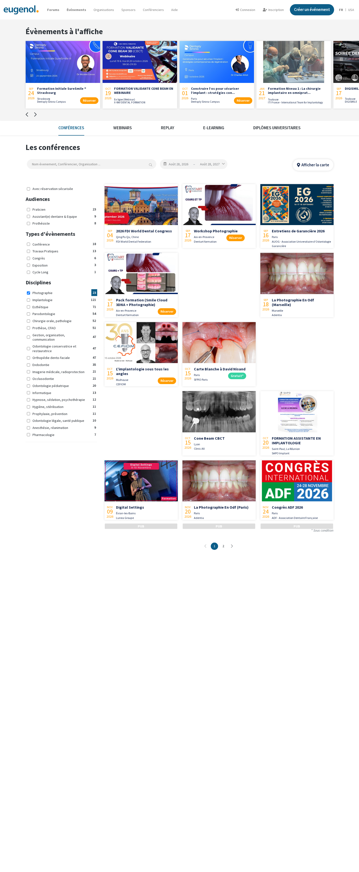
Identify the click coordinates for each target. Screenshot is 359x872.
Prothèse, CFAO (64, 328)
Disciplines (38, 282)
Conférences (71, 127)
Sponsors (128, 10)
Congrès (64, 258)
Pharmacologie (64, 434)
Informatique (64, 392)
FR (341, 10)
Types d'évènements (50, 234)
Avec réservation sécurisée (52, 189)
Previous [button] (27, 114)
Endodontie (64, 364)
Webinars (122, 127)
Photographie (64, 292)
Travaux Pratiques (64, 251)
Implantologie (64, 299)
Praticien (64, 209)
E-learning (213, 127)
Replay (167, 127)
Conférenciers (153, 10)
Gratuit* (237, 376)
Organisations (104, 10)
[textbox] (91, 164)
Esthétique (64, 307)
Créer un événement (312, 9)
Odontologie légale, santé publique (64, 420)
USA (351, 10)
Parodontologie (64, 313)
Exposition (64, 265)
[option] (63, 73)
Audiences (38, 199)
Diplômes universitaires (277, 127)
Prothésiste (64, 223)
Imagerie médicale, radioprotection (64, 371)
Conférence (64, 244)
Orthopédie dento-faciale (64, 357)
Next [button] (35, 114)
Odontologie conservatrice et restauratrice (64, 348)
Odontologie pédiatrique (64, 385)
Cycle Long (64, 272)
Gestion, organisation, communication (64, 337)
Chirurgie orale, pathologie (64, 320)
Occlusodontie (64, 378)
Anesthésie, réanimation (64, 427)
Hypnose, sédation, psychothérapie (64, 399)
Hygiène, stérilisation (64, 406)
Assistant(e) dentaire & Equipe (64, 216)
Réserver (89, 100)
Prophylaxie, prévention (64, 413)
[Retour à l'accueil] (21, 9)
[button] (174, 9)
